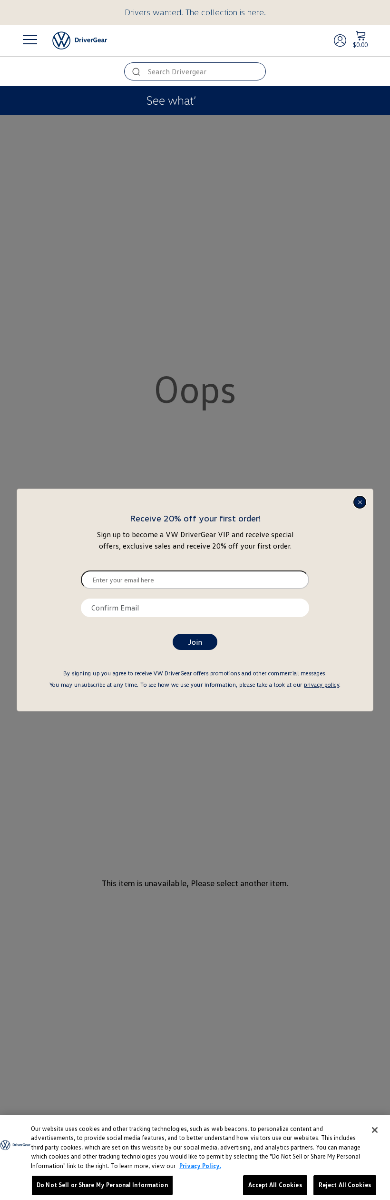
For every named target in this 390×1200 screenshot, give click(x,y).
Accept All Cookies (275, 1185)
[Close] (374, 1130)
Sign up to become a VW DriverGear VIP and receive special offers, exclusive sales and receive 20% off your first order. (195, 540)
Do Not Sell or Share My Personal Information (102, 1185)
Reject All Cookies (345, 1185)
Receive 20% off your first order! (195, 518)
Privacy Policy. (200, 1166)
